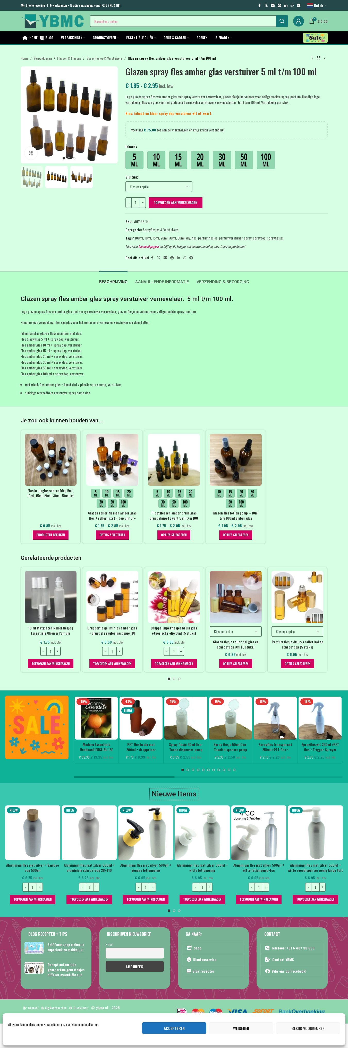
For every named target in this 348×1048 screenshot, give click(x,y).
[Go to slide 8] (218, 770)
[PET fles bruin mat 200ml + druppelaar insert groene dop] (141, 718)
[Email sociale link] (272, 5)
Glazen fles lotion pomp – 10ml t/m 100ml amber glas (236, 515)
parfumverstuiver (230, 238)
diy (188, 238)
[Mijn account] (299, 21)
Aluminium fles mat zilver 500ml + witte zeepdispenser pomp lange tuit (198, 867)
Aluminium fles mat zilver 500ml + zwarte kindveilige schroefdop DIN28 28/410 (311, 870)
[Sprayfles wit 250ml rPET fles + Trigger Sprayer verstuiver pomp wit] (320, 718)
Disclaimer (81, 1008)
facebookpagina (148, 246)
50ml (180, 238)
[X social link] (266, 5)
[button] (50, 663)
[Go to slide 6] (208, 770)
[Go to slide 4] (198, 770)
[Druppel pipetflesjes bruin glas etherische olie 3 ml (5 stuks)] (174, 597)
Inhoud (130, 146)
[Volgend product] (324, 58)
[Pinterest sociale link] (279, 5)
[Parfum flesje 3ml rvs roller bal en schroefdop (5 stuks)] (297, 597)
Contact (33, 1008)
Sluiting (131, 177)
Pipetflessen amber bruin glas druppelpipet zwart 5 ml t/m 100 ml (174, 518)
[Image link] (37, 727)
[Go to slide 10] (229, 770)
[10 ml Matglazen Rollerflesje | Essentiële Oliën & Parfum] (51, 597)
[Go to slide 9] (224, 770)
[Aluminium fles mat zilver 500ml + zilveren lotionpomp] (254, 832)
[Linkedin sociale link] (286, 5)
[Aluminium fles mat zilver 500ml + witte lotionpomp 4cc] (141, 832)
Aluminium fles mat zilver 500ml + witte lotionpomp (85, 867)
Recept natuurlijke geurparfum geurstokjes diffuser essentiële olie (66, 969)
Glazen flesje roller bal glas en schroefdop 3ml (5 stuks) (236, 644)
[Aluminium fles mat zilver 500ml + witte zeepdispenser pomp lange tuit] (198, 832)
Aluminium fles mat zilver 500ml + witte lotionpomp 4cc (141, 867)
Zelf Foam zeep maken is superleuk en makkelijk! (66, 947)
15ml (155, 238)
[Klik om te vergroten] (30, 153)
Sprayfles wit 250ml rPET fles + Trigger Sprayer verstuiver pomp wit (320, 749)
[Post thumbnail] (34, 948)
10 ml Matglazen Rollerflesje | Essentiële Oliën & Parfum (50, 630)
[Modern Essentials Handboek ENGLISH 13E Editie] (96, 718)
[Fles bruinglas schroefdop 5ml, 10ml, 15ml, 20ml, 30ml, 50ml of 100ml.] (51, 460)
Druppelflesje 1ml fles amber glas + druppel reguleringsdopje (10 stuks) (112, 633)
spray (247, 238)
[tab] (113, 279)
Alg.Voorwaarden (55, 1008)
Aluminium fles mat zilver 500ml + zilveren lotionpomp (254, 867)
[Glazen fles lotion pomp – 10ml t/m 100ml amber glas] (236, 460)
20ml (163, 238)
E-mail (109, 944)
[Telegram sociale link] (298, 5)
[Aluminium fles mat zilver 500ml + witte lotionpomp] (84, 832)
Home (24, 58)
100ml (139, 238)
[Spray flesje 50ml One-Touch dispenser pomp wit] (230, 718)
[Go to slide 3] (74, 158)
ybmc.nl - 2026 (108, 1007)
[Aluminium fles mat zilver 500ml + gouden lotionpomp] (28, 832)
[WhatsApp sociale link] (292, 5)
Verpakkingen (43, 58)
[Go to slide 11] (234, 770)
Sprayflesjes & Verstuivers (104, 58)
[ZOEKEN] (282, 21)
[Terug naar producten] (318, 58)
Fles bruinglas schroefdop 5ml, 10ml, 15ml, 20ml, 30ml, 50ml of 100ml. (50, 495)
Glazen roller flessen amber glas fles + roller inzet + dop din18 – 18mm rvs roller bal (112, 518)
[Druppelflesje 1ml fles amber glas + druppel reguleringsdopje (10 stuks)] (112, 597)
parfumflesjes (207, 238)
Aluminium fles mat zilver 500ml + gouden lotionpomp (28, 867)
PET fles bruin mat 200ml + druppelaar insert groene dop (141, 749)
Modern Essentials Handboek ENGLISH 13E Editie (96, 749)
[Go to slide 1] (64, 158)
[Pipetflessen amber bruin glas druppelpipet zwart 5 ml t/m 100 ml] (174, 460)
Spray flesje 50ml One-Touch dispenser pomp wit (230, 749)
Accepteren (174, 1028)
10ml (148, 238)
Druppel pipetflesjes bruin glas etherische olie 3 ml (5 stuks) (174, 630)
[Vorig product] (312, 58)
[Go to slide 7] (213, 770)
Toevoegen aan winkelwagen (175, 202)
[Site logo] (53, 20)
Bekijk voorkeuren (308, 1028)
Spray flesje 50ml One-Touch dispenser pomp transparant (186, 749)
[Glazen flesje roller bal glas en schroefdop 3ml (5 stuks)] (236, 597)
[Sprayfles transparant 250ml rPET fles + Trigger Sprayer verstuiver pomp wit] (275, 718)
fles (194, 238)
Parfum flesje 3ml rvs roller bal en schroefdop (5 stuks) (297, 644)
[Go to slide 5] (203, 770)
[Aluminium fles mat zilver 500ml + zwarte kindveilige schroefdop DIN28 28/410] (311, 832)
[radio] (134, 160)
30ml (172, 238)
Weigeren (241, 1028)
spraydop (259, 238)
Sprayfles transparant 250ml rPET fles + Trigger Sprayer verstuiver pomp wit (275, 752)
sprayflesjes (275, 238)
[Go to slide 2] (69, 158)
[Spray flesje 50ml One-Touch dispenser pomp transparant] (185, 718)
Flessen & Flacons (69, 58)
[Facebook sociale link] (260, 5)
